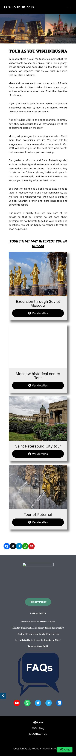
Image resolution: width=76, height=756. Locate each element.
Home (39, 722)
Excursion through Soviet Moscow (38, 303)
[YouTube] (17, 703)
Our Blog (39, 728)
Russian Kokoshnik (38, 646)
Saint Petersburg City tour (38, 446)
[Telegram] (48, 703)
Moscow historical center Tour (38, 376)
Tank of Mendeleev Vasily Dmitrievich (38, 634)
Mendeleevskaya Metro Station (38, 622)
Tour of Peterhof (38, 514)
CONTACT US (39, 733)
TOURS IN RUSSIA (19, 7)
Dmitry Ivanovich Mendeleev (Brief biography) (38, 628)
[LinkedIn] (59, 703)
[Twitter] (38, 703)
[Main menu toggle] (69, 7)
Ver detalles (39, 313)
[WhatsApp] (27, 703)
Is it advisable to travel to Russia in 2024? (38, 640)
